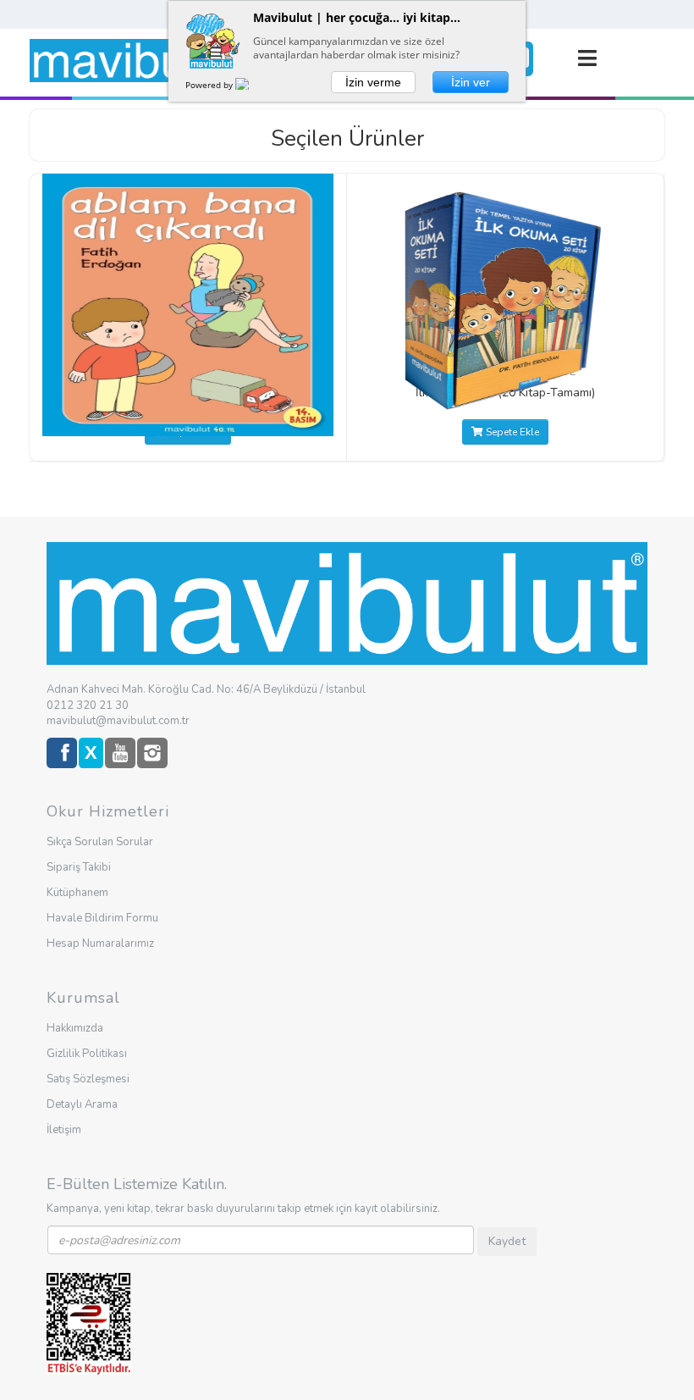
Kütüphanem (77, 892)
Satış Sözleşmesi (88, 1079)
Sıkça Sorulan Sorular (100, 841)
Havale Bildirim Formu (102, 918)
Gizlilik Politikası (87, 1053)
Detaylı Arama (82, 1104)
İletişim (64, 1129)
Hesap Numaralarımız (100, 943)
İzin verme (373, 82)
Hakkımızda (75, 1028)
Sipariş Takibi (79, 867)
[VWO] (252, 85)
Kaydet (507, 1241)
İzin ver (470, 82)
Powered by (210, 85)
